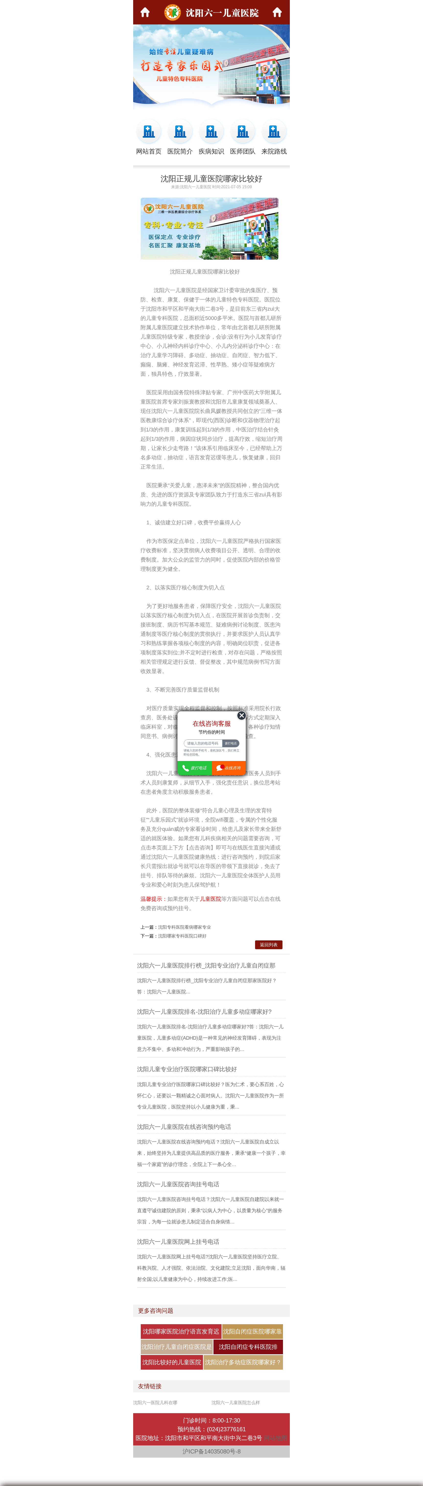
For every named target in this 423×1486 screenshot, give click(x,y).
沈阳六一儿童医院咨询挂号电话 (178, 1184)
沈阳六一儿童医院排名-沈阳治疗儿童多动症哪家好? (204, 1011)
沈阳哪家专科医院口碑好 (182, 936)
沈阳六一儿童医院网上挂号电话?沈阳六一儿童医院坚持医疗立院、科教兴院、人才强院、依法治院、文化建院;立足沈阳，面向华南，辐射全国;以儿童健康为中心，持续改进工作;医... (211, 1268)
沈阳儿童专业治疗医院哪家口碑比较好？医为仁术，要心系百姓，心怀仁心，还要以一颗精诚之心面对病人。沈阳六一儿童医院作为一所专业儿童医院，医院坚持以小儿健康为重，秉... (210, 1096)
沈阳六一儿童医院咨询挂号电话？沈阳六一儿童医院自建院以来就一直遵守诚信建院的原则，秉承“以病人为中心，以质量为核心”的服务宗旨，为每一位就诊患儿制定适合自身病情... (210, 1210)
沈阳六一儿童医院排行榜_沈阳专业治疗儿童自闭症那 (206, 965)
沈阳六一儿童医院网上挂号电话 (178, 1241)
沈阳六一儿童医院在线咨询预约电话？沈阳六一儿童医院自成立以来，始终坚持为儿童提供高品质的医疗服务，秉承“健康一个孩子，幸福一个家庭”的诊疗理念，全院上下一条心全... (211, 1153)
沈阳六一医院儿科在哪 (155, 1402)
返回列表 (269, 944)
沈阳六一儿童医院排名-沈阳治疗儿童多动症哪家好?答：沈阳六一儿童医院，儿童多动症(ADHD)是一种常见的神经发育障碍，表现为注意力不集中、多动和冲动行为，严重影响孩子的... (210, 1038)
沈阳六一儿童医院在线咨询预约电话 (184, 1126)
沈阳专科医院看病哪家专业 (184, 927)
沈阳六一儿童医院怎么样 (236, 1402)
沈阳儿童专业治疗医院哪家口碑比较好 (187, 1069)
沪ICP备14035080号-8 (212, 1451)
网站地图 (275, 1438)
